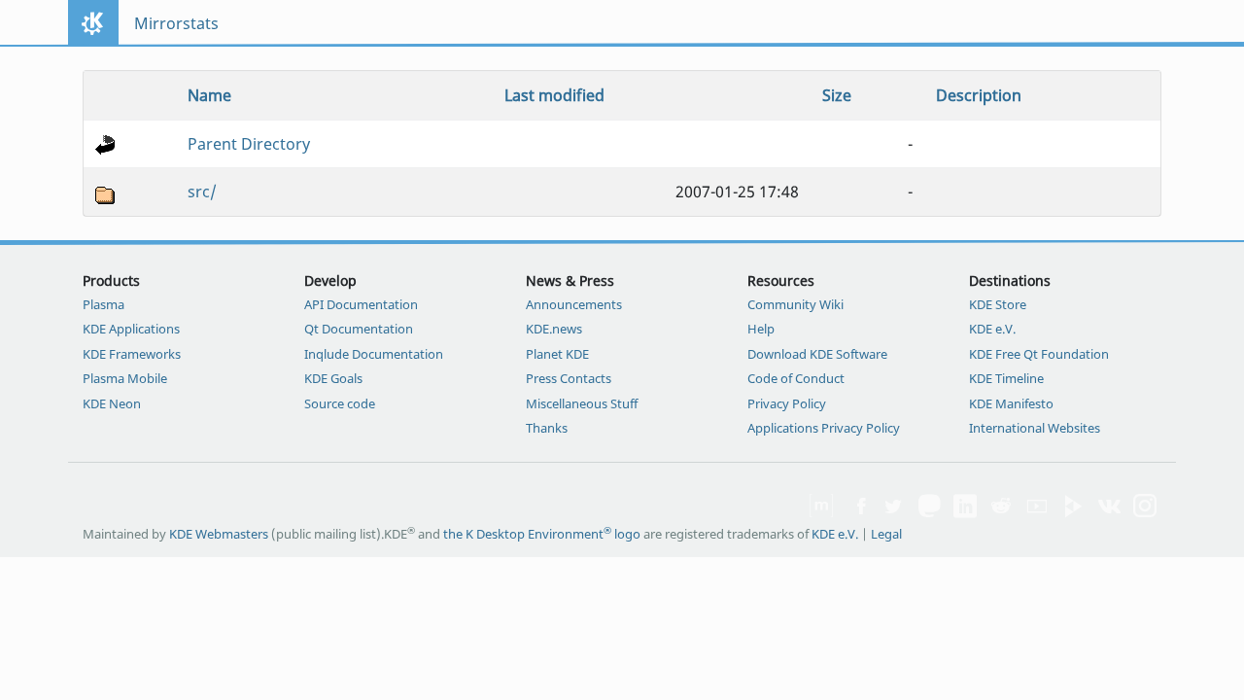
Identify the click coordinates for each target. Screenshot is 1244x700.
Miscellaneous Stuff (582, 403)
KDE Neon (112, 403)
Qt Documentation (358, 328)
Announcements (574, 304)
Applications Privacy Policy (823, 428)
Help (761, 328)
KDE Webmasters (218, 533)
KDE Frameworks (132, 354)
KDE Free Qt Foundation (1039, 354)
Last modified (554, 95)
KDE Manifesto (1011, 403)
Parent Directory (249, 144)
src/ (202, 191)
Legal (886, 533)
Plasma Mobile (125, 378)
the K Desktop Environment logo (541, 533)
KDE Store (997, 304)
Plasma (103, 304)
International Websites (1034, 428)
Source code (339, 403)
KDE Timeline (1006, 378)
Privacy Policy (786, 403)
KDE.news (554, 328)
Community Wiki (795, 304)
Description (978, 95)
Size (836, 95)
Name (209, 95)
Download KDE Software (817, 354)
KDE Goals (333, 378)
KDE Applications (131, 328)
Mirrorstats (176, 23)
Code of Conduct (796, 378)
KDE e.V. (992, 328)
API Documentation (361, 304)
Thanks (547, 428)
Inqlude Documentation (373, 354)
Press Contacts (568, 378)
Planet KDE (557, 354)
